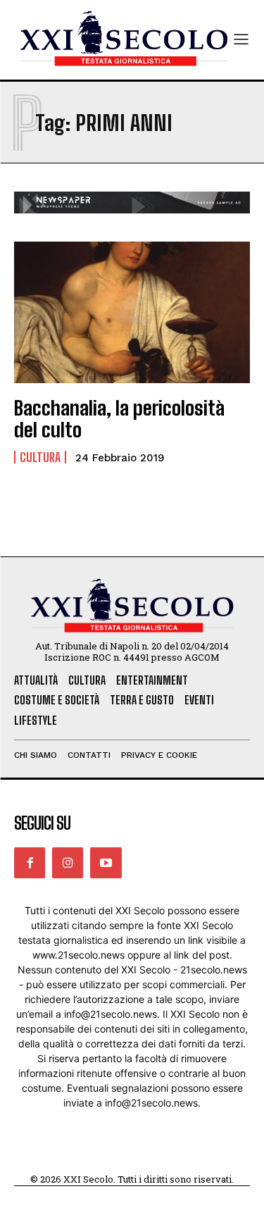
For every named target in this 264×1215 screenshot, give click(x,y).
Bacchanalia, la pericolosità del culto (119, 419)
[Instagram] (67, 862)
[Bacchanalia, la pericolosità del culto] (132, 312)
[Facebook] (29, 862)
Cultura (40, 457)
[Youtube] (105, 862)
